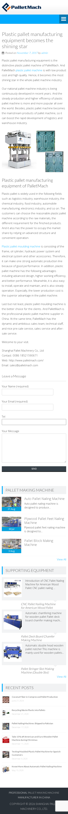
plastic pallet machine (29, 70)
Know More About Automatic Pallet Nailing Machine (37, 766)
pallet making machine (43, 792)
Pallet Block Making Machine (38, 542)
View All (61, 559)
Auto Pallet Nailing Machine (44, 498)
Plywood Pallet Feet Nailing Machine (44, 520)
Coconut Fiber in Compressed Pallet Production (35, 696)
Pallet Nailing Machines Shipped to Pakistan (32, 723)
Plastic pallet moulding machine (21, 246)
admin (44, 52)
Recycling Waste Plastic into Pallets (28, 710)
